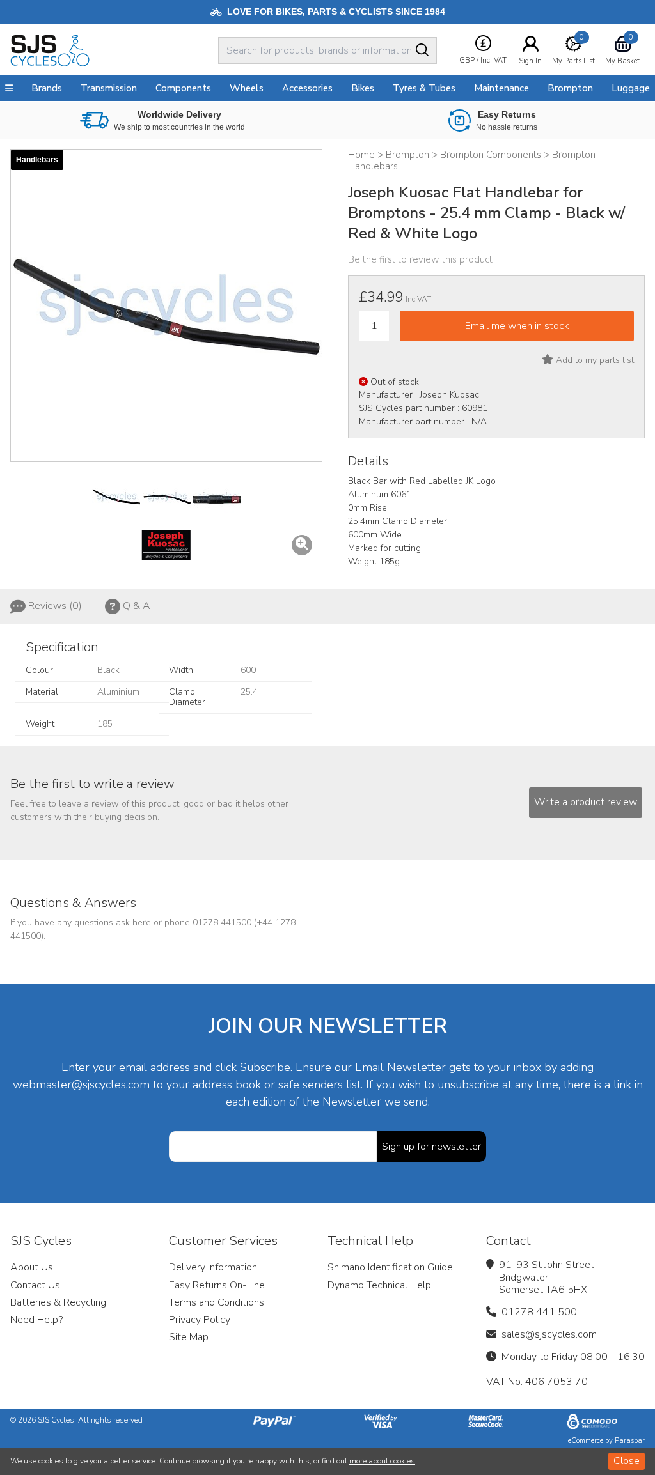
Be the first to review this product (420, 259)
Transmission (109, 88)
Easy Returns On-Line (217, 1285)
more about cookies (382, 1461)
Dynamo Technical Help (379, 1285)
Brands (46, 88)
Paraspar (630, 1441)
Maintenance (501, 88)
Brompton (570, 88)
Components (183, 88)
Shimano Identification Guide (390, 1267)
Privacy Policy (199, 1320)
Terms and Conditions (216, 1302)
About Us (31, 1267)
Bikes (362, 88)
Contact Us (35, 1285)
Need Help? (36, 1320)
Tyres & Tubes (424, 88)
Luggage (631, 88)
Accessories (307, 88)
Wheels (247, 88)
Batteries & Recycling (58, 1302)
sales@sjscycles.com (549, 1334)
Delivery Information (213, 1267)
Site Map (189, 1337)
